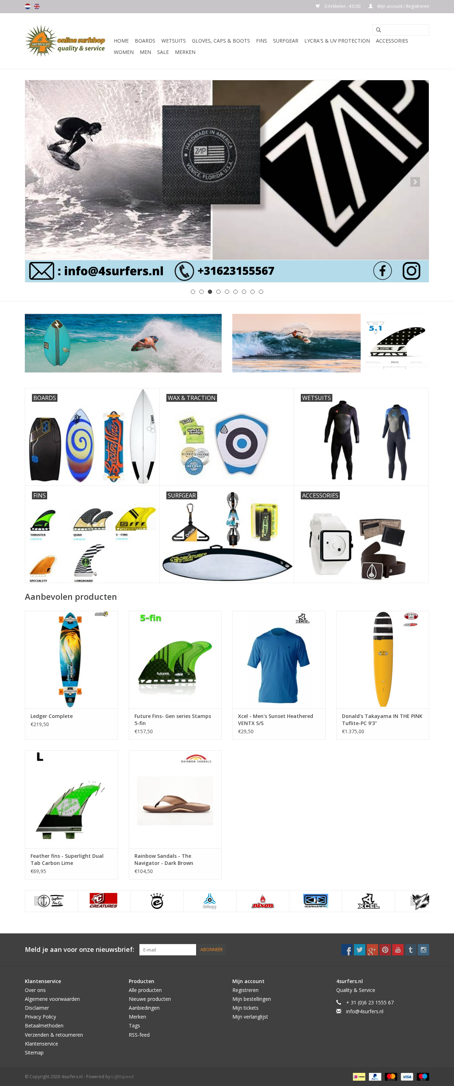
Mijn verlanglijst (250, 1016)
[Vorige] (39, 182)
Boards (145, 40)
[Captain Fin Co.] (51, 901)
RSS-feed (139, 1034)
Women (124, 52)
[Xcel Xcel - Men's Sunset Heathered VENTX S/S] (279, 659)
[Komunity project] (210, 901)
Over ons (35, 990)
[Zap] (421, 901)
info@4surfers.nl (364, 1011)
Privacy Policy (40, 1016)
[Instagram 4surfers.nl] (423, 949)
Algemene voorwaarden (52, 999)
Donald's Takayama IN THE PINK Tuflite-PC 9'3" (382, 719)
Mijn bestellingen (251, 999)
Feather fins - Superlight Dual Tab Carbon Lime (67, 859)
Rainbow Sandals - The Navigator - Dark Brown (163, 859)
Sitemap (34, 1052)
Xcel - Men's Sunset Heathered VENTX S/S (275, 719)
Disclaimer (37, 1007)
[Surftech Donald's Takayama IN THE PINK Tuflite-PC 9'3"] (383, 659)
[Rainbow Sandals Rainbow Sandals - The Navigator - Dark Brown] (175, 799)
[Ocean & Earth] (315, 901)
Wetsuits (173, 40)
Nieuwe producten (150, 999)
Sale (163, 52)
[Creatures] (104, 901)
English (37, 6)
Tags (134, 1025)
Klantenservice (41, 1043)
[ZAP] (227, 181)
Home (121, 40)
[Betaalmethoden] (358, 1076)
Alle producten (145, 990)
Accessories (392, 40)
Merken (185, 52)
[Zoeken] (376, 30)
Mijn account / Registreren (402, 6)
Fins (261, 40)
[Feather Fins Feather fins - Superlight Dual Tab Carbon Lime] (71, 799)
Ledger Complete (52, 716)
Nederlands (28, 6)
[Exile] (157, 901)
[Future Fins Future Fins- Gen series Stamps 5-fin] (175, 659)
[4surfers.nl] (68, 41)
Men (145, 52)
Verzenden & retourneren (54, 1034)
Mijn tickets (245, 1007)
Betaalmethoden (44, 1025)
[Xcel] (368, 901)
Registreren (245, 990)
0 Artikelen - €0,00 (342, 6)
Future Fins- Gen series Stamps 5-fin (172, 719)
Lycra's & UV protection (337, 40)
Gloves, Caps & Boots (221, 40)
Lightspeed (122, 1077)
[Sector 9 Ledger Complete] (71, 659)
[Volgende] (415, 182)
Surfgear (285, 40)
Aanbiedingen (144, 1007)
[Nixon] (263, 901)
